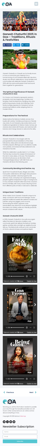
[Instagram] (7, 421)
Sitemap (23, 416)
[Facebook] (4, 421)
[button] (36, 4)
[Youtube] (14, 421)
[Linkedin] (10, 421)
